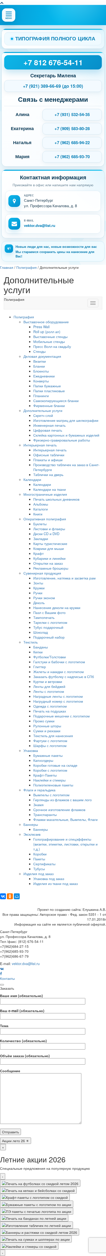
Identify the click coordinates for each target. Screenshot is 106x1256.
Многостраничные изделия (45, 494)
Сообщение (10, 1070)
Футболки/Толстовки (49, 656)
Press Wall (41, 326)
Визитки (39, 361)
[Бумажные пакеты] (36, 1204)
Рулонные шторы (47, 725)
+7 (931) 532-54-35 (72, 114)
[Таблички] (36, 1225)
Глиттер (39, 666)
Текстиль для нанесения (53, 735)
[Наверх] (1, 2)
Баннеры (30, 824)
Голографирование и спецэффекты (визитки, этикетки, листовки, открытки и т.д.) (65, 844)
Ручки (37, 592)
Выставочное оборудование (46, 321)
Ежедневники (44, 375)
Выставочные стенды (50, 336)
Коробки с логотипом (50, 770)
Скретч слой (43, 415)
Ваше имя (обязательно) (21, 995)
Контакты (7, 978)
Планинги (41, 395)
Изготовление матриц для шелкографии (65, 420)
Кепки (38, 651)
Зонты (38, 582)
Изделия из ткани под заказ (55, 883)
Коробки (40, 853)
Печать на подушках (49, 711)
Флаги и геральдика (39, 789)
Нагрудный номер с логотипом (58, 701)
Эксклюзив (31, 834)
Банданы (40, 647)
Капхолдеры (43, 760)
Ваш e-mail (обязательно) (22, 1010)
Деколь (39, 602)
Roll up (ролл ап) (46, 331)
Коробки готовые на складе (55, 765)
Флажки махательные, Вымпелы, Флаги (65, 819)
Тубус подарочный (48, 627)
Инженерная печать (49, 425)
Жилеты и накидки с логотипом (58, 671)
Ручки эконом (44, 597)
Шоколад (40, 632)
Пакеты (39, 858)
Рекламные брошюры (50, 568)
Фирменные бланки (49, 405)
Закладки (40, 538)
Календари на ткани (49, 489)
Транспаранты (45, 814)
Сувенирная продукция (42, 573)
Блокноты (41, 371)
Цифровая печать (47, 430)
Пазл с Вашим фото (49, 612)
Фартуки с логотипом (50, 740)
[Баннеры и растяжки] (39, 1232)
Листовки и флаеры (49, 528)
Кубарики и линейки (49, 558)
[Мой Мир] (17, 896)
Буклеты (40, 523)
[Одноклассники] (10, 896)
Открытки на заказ (48, 563)
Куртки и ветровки (47, 681)
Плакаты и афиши (48, 459)
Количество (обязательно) (23, 1040)
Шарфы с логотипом (50, 745)
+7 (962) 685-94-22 (72, 142)
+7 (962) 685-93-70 (72, 156)
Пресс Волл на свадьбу (52, 346)
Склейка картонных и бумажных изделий (66, 435)
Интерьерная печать (40, 444)
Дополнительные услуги (42, 410)
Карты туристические (50, 543)
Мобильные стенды (49, 341)
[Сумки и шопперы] (36, 1239)
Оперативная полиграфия (44, 518)
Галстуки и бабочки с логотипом (59, 661)
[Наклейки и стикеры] (29, 1245)
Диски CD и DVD (46, 533)
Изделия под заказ (38, 873)
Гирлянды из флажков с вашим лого (62, 799)
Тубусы (39, 868)
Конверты (41, 380)
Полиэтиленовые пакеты (53, 784)
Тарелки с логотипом (50, 622)
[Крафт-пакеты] (35, 1197)
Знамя (38, 804)
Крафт (38, 553)
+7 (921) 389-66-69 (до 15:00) (53, 86)
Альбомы (40, 504)
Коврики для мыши (48, 548)
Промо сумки (43, 720)
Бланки (39, 366)
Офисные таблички (48, 454)
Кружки (39, 587)
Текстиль (30, 642)
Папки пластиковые (49, 390)
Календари (32, 479)
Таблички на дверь (48, 474)
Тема (4, 1025)
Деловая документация (42, 356)
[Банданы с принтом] (34, 1218)
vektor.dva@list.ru (39, 225)
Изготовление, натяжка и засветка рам (64, 578)
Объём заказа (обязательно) (25, 1055)
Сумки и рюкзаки (46, 730)
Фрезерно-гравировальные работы (61, 440)
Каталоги (40, 509)
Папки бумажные (47, 385)
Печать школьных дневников (56, 499)
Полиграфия (24, 316)
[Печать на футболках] (40, 1183)
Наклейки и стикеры (49, 780)
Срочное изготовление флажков (59, 809)
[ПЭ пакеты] (36, 1211)
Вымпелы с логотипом (51, 794)
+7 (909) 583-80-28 (72, 128)
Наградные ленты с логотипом (58, 696)
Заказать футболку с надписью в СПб (63, 676)
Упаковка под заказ (48, 878)
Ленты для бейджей (49, 686)
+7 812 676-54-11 (53, 62)
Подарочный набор (49, 637)
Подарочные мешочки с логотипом (61, 715)
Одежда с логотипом (50, 706)
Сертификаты (44, 863)
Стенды (39, 351)
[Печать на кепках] (38, 1190)
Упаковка (30, 750)
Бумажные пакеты (48, 755)
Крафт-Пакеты (45, 775)
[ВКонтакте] (3, 896)
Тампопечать (43, 617)
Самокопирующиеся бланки (56, 400)
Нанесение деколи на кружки (56, 607)
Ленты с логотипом (48, 691)
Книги (37, 513)
